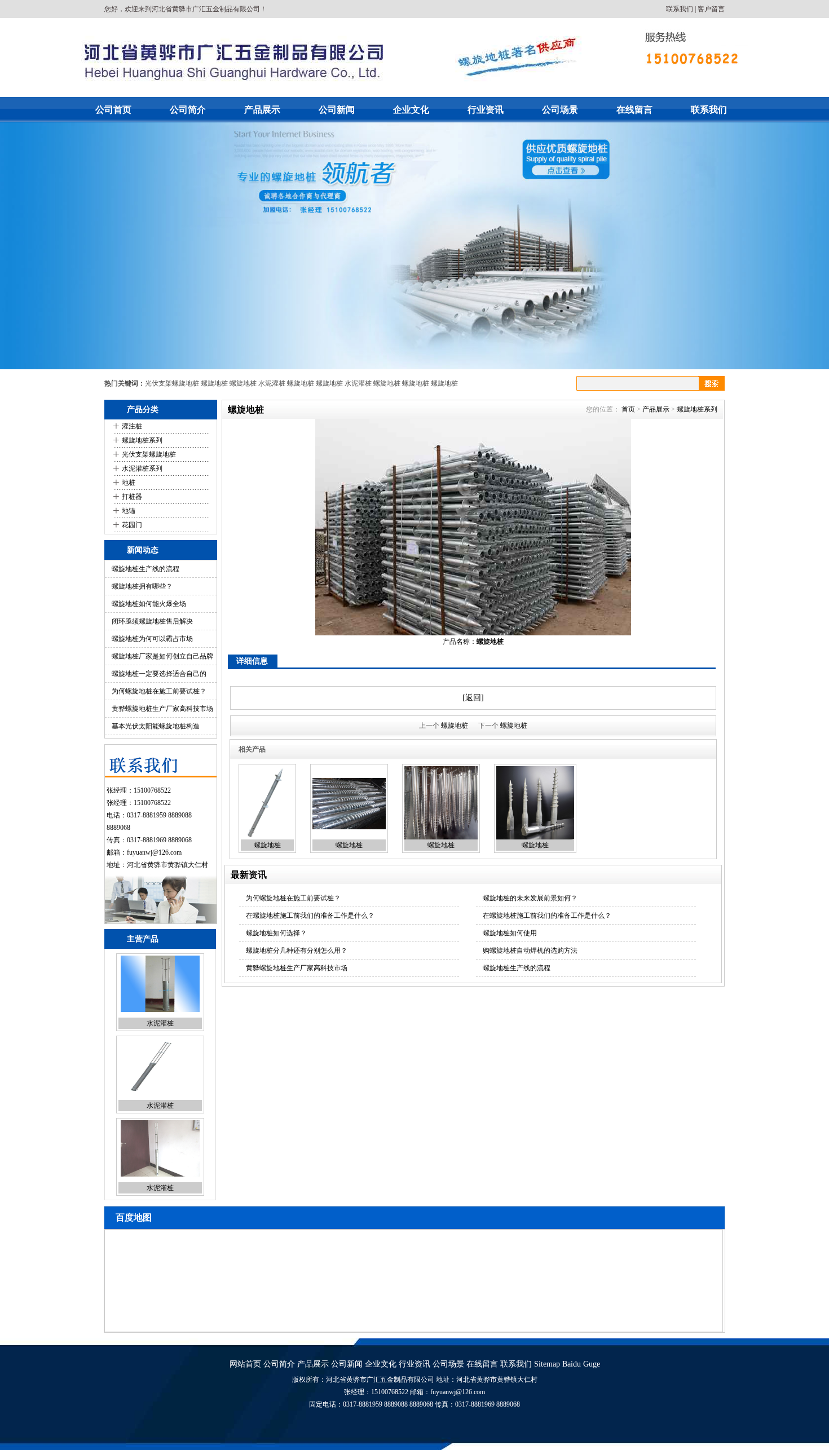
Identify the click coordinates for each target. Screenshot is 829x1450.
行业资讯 (486, 109)
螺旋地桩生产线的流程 (145, 569)
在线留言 (634, 109)
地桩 (128, 483)
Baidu (571, 1364)
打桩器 (132, 497)
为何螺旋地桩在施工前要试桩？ (159, 691)
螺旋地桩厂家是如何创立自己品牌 (162, 656)
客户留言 (711, 9)
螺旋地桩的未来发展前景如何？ (530, 898)
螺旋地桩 (214, 383)
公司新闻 (337, 109)
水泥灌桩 (271, 383)
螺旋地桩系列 (142, 440)
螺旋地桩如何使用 (510, 933)
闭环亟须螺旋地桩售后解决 (152, 621)
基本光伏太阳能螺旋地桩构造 (156, 726)
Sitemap (547, 1364)
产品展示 (262, 109)
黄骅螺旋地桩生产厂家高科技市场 (162, 709)
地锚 (128, 511)
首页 (628, 409)
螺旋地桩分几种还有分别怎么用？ (296, 950)
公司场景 (560, 109)
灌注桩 (132, 426)
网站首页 (245, 1364)
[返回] (473, 697)
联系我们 (679, 9)
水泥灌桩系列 (142, 468)
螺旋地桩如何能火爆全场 (149, 604)
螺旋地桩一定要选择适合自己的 (159, 674)
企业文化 (411, 109)
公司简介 (188, 109)
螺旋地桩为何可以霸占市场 (152, 639)
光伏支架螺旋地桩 (172, 383)
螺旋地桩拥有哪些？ (142, 586)
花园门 (132, 525)
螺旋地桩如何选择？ (276, 933)
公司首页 (113, 109)
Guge (591, 1364)
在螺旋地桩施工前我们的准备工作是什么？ (310, 915)
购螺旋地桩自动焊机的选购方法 (530, 950)
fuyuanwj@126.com (154, 852)
